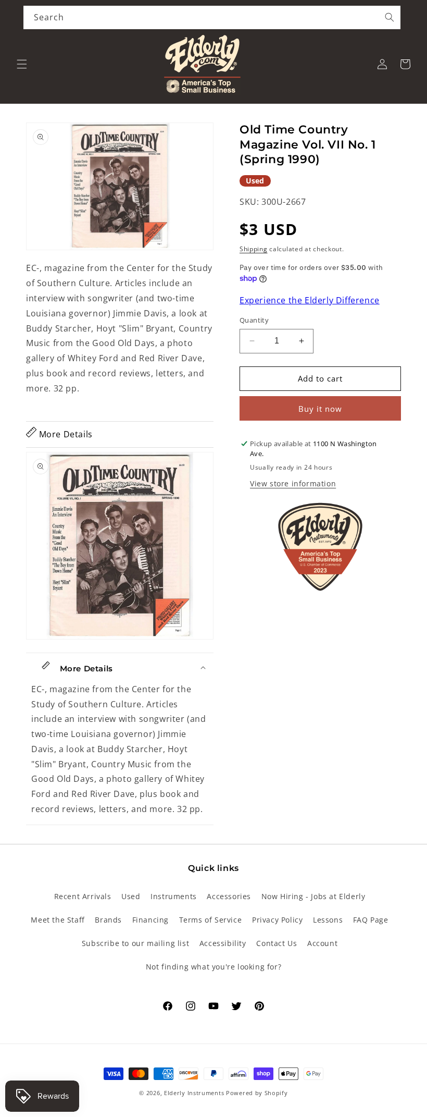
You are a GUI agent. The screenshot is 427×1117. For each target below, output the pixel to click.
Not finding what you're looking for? (214, 967)
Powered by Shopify (257, 1093)
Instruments (173, 896)
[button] (21, 64)
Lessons (328, 920)
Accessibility (222, 943)
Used (130, 896)
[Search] (389, 17)
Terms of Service (210, 920)
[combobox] (211, 17)
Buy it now (320, 408)
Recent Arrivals (82, 896)
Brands (108, 920)
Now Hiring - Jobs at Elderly (313, 896)
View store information (293, 483)
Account (322, 943)
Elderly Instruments (194, 1093)
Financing (150, 920)
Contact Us (276, 943)
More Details (64, 434)
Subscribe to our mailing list (135, 943)
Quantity (254, 320)
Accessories (229, 896)
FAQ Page (370, 920)
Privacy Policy (277, 920)
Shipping (254, 248)
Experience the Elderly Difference (310, 300)
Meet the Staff (57, 920)
